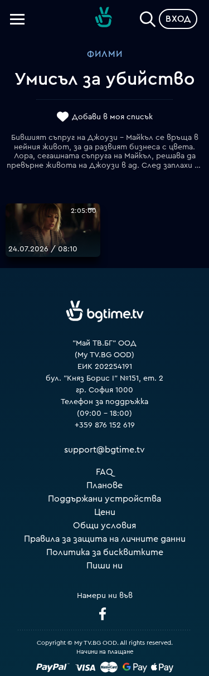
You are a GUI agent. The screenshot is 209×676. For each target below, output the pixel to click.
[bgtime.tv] (105, 311)
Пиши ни (104, 565)
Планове (104, 485)
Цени (104, 512)
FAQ (104, 472)
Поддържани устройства (104, 498)
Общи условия (104, 525)
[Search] (147, 17)
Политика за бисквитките (104, 552)
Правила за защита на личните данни (105, 538)
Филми (105, 54)
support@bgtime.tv (104, 449)
